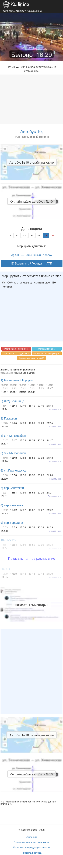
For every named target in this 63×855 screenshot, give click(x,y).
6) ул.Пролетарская (14, 470)
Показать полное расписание (31, 558)
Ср (24, 235)
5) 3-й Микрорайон (13, 453)
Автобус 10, (31, 131)
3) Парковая (9, 418)
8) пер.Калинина (12, 505)
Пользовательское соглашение (31, 842)
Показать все (54, 409)
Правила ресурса (31, 852)
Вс (53, 235)
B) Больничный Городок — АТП (31, 263)
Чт (31, 235)
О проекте (31, 836)
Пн (10, 235)
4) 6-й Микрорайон (13, 435)
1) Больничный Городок (17, 380)
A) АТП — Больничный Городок (31, 255)
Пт (38, 235)
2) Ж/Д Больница (12, 401)
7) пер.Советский (12, 488)
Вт (17, 235)
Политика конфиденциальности (31, 847)
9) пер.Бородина (12, 522)
